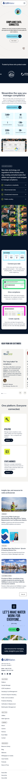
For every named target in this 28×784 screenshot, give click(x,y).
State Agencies (5, 718)
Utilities (3, 715)
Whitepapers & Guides (7, 756)
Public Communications (7, 698)
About (3, 725)
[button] (24, 3)
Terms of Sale (4, 778)
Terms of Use (4, 775)
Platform (3, 682)
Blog (2, 749)
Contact (3, 738)
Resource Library (5, 746)
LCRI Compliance (5, 688)
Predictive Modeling (6, 701)
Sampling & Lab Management (9, 691)
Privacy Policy (4, 772)
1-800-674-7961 (9, 670)
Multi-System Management (8, 707)
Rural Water (4, 735)
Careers (3, 728)
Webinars (3, 752)
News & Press (5, 765)
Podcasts (3, 762)
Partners (3, 732)
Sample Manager (5, 685)
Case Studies (4, 759)
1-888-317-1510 (8, 668)
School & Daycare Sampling (8, 694)
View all (23, 594)
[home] (8, 3)
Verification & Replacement (8, 704)
